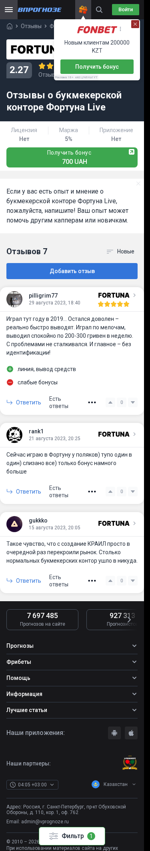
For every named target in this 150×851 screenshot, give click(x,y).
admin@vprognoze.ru (45, 821)
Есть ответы (58, 402)
